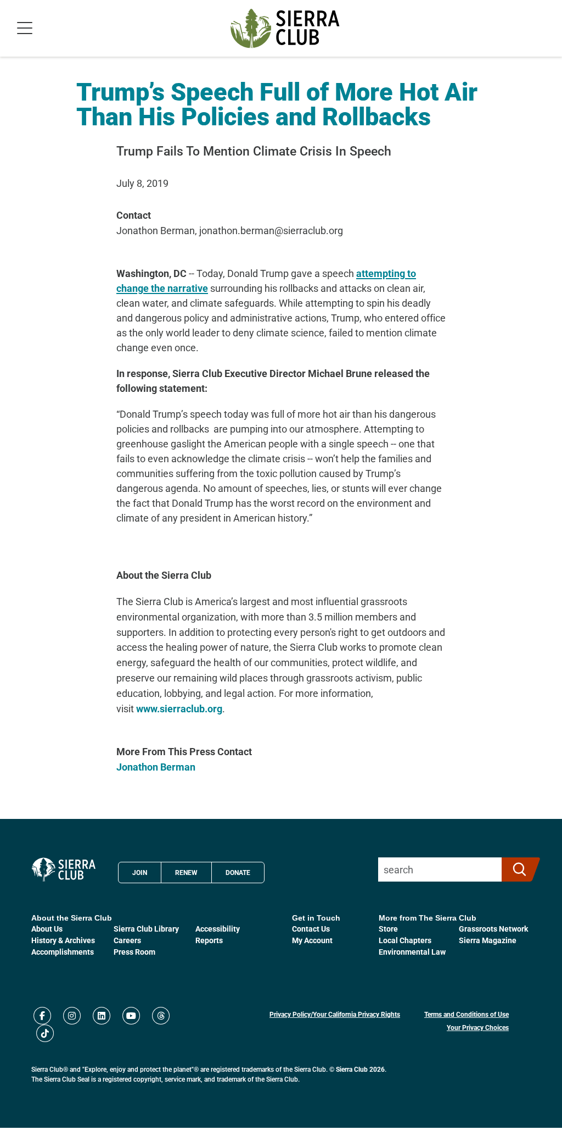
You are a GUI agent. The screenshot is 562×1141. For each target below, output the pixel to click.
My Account (312, 940)
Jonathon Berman (155, 766)
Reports (209, 940)
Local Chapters (405, 940)
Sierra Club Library (146, 928)
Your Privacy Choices (478, 1027)
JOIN (139, 872)
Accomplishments (62, 951)
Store (388, 928)
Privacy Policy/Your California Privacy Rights (334, 1014)
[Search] (516, 869)
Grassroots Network (493, 928)
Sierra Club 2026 (360, 1069)
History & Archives (63, 940)
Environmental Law (412, 951)
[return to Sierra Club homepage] (63, 869)
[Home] (285, 28)
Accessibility (217, 928)
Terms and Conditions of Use (466, 1014)
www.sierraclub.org (179, 708)
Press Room (134, 951)
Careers (127, 940)
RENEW (186, 872)
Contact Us (311, 928)
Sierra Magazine (487, 940)
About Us (47, 928)
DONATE (238, 872)
